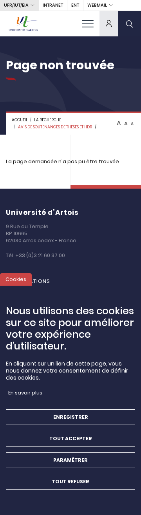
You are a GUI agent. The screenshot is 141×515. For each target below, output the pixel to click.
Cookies (15, 279)
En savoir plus (25, 392)
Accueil (20, 120)
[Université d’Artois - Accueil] (23, 23)
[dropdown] (108, 23)
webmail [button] (97, 5)
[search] (129, 23)
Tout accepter (70, 438)
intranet (53, 5)
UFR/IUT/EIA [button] (16, 5)
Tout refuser (70, 481)
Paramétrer (70, 460)
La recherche (47, 120)
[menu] (87, 23)
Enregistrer (70, 417)
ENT (75, 5)
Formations (32, 281)
